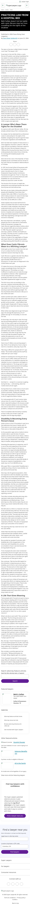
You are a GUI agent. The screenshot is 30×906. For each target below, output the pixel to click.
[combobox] (15, 676)
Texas (11, 9)
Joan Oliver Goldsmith (10, 38)
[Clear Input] (27, 676)
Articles (7, 9)
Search (15, 681)
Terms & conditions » (10, 898)
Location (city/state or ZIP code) (10, 843)
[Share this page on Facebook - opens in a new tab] (11, 44)
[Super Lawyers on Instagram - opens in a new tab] (12, 884)
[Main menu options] (3, 5)
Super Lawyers (6, 860)
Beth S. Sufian (18, 694)
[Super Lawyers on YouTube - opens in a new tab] (17, 884)
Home (2, 9)
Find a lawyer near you (15, 816)
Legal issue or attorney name (9, 836)
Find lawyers (14, 852)
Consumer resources (8, 872)
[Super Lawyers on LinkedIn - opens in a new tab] (21, 884)
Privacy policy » (21, 898)
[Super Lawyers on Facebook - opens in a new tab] (8, 884)
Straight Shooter (19, 742)
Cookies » (15, 899)
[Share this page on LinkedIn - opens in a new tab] (18, 44)
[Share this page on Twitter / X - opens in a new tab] (14, 44)
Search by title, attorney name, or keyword (12, 673)
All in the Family (20, 763)
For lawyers (5, 866)
